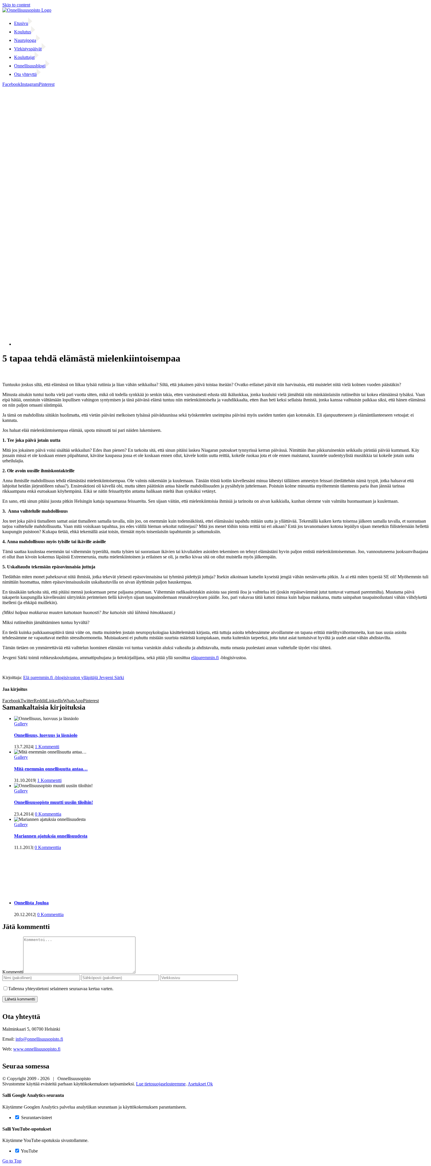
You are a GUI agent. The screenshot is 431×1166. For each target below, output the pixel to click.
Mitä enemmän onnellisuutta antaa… (51, 768)
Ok (210, 1083)
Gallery (21, 723)
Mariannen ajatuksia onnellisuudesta (50, 835)
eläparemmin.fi (205, 657)
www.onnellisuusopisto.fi (36, 1048)
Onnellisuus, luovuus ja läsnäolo (45, 735)
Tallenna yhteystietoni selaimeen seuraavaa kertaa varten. (60, 988)
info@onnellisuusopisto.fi (39, 1039)
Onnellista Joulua (31, 902)
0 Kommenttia (48, 814)
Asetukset (197, 1083)
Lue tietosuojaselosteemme (161, 1083)
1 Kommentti (47, 746)
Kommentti (12, 971)
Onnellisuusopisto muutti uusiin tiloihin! (53, 802)
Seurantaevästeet (36, 1117)
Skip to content (16, 4)
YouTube (29, 1150)
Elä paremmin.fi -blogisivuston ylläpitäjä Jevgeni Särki (73, 677)
